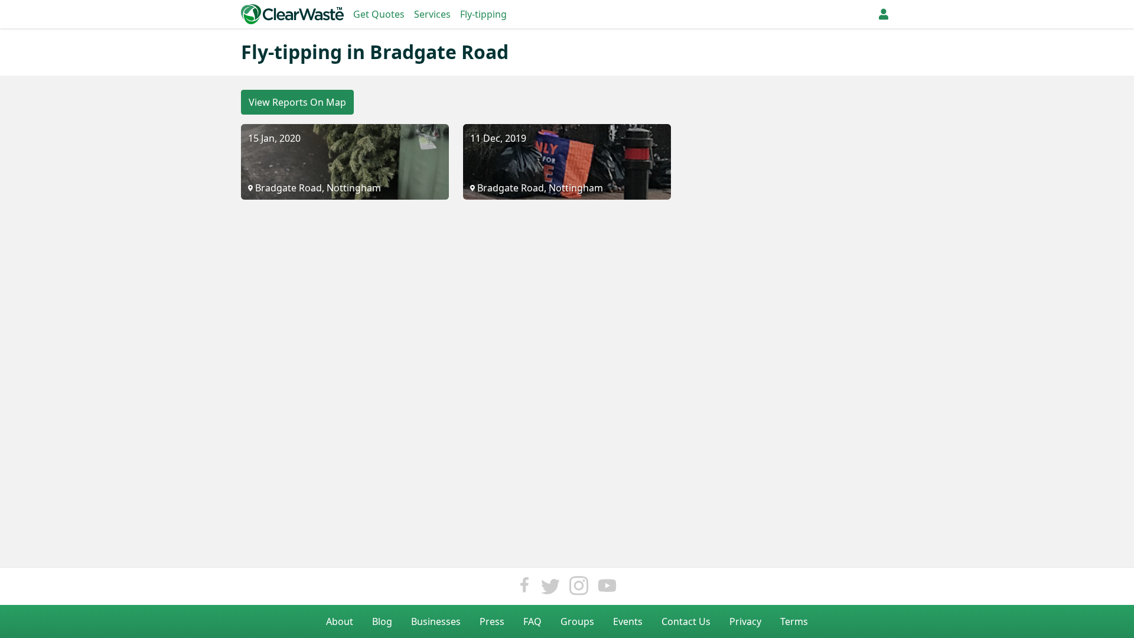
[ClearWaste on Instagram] (578, 588)
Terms (794, 621)
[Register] (883, 14)
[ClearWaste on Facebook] (524, 588)
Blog (382, 621)
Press (492, 621)
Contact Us (686, 621)
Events (628, 621)
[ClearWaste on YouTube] (607, 588)
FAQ (532, 621)
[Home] (292, 14)
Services (432, 14)
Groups (577, 621)
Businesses (436, 621)
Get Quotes (379, 14)
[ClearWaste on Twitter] (550, 588)
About (339, 621)
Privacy (745, 621)
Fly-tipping (483, 14)
